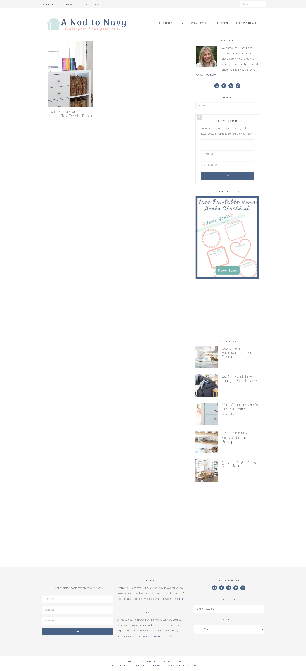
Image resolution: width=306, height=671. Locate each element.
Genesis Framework (163, 665)
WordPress (182, 665)
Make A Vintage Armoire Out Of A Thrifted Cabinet (240, 409)
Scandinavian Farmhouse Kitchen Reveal (237, 352)
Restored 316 (174, 662)
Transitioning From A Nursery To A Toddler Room (70, 113)
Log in (193, 665)
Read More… (211, 75)
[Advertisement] (227, 310)
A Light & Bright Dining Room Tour (239, 463)
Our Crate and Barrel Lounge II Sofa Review (239, 378)
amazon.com (153, 636)
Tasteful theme (154, 662)
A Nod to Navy (86, 24)
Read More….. (180, 598)
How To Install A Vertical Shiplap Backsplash (234, 437)
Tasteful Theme (139, 665)
